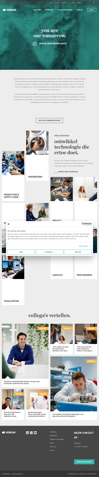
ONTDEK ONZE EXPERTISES (68, 171)
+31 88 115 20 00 (80, 447)
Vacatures (53, 432)
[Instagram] (31, 432)
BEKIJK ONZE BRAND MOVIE (52, 43)
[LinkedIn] (27, 432)
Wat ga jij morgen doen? (49, 120)
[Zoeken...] (94, 3)
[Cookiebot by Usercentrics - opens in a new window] (83, 224)
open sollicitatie (84, 462)
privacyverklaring (17, 474)
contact (92, 10)
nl (72, 2)
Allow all (78, 252)
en (70, 2)
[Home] (12, 10)
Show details (83, 246)
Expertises (53, 436)
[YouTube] (35, 432)
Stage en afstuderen (57, 439)
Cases (52, 443)
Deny (21, 252)
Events (52, 450)
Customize (48, 252)
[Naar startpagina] (13, 432)
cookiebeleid (6, 474)
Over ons (53, 447)
